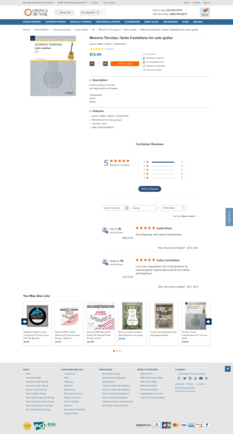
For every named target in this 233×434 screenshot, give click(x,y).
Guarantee (179, 384)
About (187, 3)
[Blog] (206, 378)
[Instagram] (190, 378)
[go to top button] (228, 369)
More (185, 22)
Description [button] (99, 80)
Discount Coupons (73, 394)
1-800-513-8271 (178, 14)
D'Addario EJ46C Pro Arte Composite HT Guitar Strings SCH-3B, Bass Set (36, 335)
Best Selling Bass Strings (38, 409)
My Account (70, 390)
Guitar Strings (32, 22)
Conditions (201, 384)
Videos (95, 3)
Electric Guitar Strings (36, 390)
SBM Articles (146, 374)
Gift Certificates (71, 401)
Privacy (190, 384)
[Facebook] (179, 378)
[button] (229, 217)
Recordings (170, 22)
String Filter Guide (111, 374)
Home (26, 29)
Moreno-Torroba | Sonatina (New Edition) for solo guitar (131, 333)
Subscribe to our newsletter (191, 374)
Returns (68, 405)
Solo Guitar (81, 29)
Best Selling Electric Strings (39, 405)
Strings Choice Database (114, 378)
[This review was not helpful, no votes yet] (194, 248)
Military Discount (72, 398)
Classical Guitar (62, 29)
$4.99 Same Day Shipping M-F (72, 3)
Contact (196, 3)
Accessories (132, 22)
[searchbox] (113, 207)
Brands (197, 22)
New (28, 374)
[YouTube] (200, 378)
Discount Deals (33, 378)
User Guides (109, 3)
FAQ (66, 378)
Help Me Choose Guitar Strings (117, 401)
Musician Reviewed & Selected (38, 3)
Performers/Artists (149, 390)
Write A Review (149, 188)
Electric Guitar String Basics (115, 394)
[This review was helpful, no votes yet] (189, 248)
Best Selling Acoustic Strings (40, 401)
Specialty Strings (80, 22)
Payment (68, 386)
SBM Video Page (148, 382)
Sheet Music (151, 22)
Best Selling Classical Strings (40, 398)
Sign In (206, 3)
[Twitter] (184, 378)
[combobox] (145, 208)
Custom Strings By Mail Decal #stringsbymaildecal (163, 333)
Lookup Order (71, 413)
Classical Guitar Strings (37, 382)
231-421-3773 (174, 10)
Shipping (68, 382)
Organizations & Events (151, 394)
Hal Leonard (115, 120)
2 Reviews (109, 49)
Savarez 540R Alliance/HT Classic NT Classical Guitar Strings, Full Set (99, 335)
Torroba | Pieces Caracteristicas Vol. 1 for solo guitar (194, 335)
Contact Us (69, 374)
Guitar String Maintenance (115, 398)
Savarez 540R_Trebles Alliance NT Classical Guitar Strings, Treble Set (67, 335)
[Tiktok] (195, 378)
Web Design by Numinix (185, 391)
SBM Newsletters (148, 386)
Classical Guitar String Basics (116, 386)
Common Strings (55, 22)
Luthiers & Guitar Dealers (152, 398)
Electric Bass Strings (36, 394)
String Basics (108, 382)
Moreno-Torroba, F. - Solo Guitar (118, 29)
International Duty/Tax (74, 409)
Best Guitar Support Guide (115, 405)
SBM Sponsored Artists (151, 378)
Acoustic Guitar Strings (37, 386)
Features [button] (98, 111)
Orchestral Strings (108, 22)
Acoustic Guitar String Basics (116, 390)
